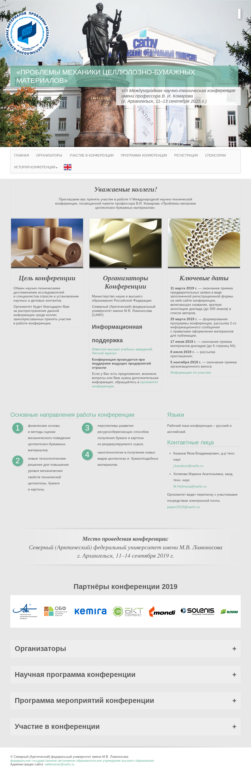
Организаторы (40, 648)
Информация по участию (190, 372)
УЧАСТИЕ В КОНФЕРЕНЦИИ (91, 155)
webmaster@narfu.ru (59, 764)
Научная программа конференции (75, 674)
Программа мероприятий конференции (84, 700)
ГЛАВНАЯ (21, 155)
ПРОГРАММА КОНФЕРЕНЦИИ (144, 155)
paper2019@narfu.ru (183, 507)
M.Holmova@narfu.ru (190, 486)
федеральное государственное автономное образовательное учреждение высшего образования (82, 760)
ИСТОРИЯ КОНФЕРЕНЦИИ (34, 167)
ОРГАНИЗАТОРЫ (49, 155)
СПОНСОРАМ (215, 155)
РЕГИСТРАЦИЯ (186, 155)
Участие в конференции (57, 726)
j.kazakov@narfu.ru (188, 466)
